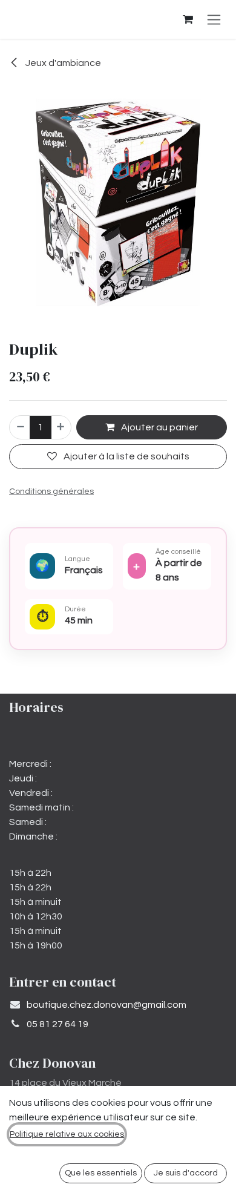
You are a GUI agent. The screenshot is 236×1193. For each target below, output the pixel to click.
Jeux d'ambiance (62, 63)
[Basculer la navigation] (214, 19)
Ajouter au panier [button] (158, 427)
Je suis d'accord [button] (186, 1173)
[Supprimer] (20, 427)
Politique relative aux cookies (67, 1134)
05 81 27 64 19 (57, 1024)
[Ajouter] (61, 427)
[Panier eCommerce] (187, 19)
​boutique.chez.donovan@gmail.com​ (106, 1005)
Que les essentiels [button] (101, 1173)
